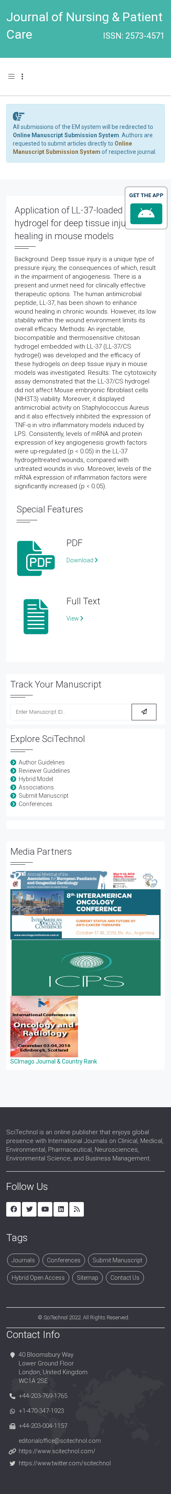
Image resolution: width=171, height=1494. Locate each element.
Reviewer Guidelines (44, 770)
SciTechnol (56, 1317)
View (73, 618)
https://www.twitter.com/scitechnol (65, 1463)
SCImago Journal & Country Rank (53, 1061)
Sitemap (87, 1277)
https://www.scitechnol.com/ (57, 1451)
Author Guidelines (42, 762)
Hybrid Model (36, 779)
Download (80, 560)
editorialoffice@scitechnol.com (60, 1440)
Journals (23, 1260)
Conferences (35, 804)
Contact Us (124, 1277)
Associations (36, 787)
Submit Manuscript (43, 795)
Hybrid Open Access (38, 1277)
